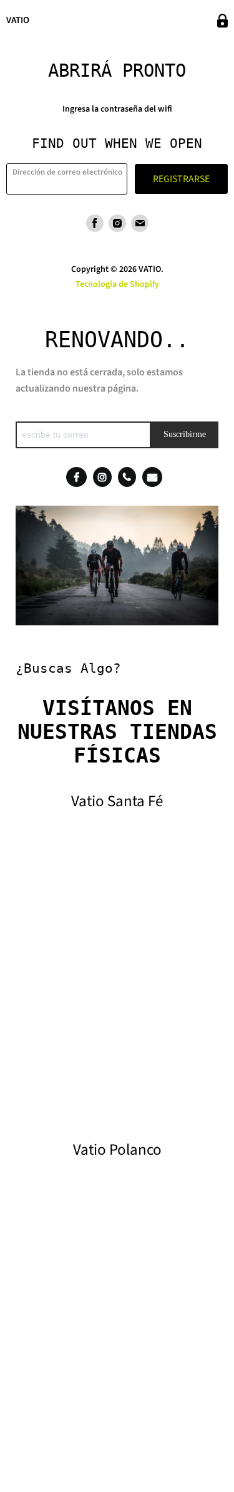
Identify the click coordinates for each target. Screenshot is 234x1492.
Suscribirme (184, 434)
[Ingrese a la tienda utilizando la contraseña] (222, 21)
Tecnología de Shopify (117, 284)
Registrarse (181, 179)
